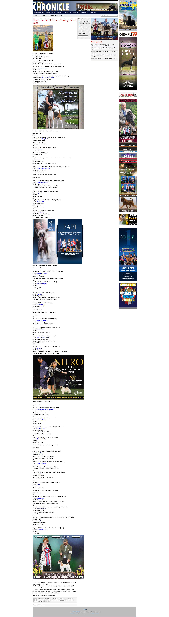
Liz (43, 598)
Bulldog (38, 484)
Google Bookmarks (85, 23)
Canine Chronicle (76, 611)
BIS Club (75, 12)
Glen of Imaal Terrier (42, 320)
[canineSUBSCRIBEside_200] (128, 308)
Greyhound (39, 193)
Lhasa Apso (39, 453)
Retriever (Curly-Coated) (47, 77)
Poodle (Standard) (41, 463)
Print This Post (83, 28)
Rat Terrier (39, 348)
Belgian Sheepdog (41, 508)
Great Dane (39, 294)
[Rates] (128, 158)
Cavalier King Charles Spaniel (44, 409)
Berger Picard (40, 498)
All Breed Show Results (63, 598)
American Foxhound (42, 68)
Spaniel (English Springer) (43, 168)
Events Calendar (39, 12)
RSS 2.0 (62, 600)
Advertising (84, 12)
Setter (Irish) (39, 149)
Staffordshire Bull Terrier (42, 337)
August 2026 (82, 33)
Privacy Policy (74, 613)
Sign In (85, 609)
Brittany (38, 159)
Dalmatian (39, 473)
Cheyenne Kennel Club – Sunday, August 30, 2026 (104, 58)
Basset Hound (40, 212)
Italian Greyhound (40, 419)
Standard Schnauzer (41, 283)
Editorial (60, 12)
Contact (43, 15)
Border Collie (39, 521)
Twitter (82, 25)
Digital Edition (50, 12)
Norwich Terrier (40, 329)
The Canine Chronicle (94, 613)
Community (93, 12)
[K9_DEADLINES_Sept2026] (128, 224)
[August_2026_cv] (128, 30)
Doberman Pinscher (41, 273)
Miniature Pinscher (41, 439)
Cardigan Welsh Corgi (41, 529)
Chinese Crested (40, 428)
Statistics (68, 12)
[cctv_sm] (128, 36)
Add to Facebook (84, 21)
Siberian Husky (40, 304)
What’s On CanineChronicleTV (56, 15)
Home (36, 15)
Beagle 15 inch (40, 201)
